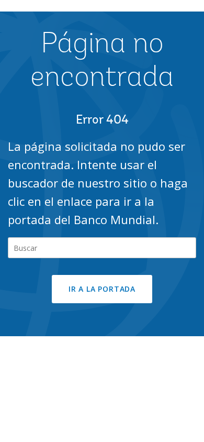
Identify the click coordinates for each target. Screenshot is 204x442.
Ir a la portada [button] (102, 289)
